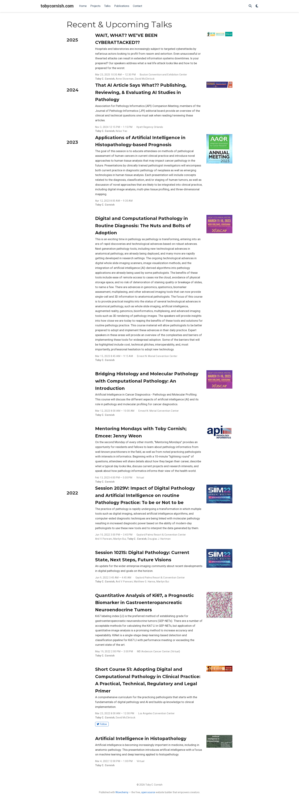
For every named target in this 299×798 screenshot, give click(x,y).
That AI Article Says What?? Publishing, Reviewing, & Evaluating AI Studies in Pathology (140, 92)
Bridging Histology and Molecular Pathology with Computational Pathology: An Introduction (146, 381)
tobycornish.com (57, 5)
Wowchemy (121, 792)
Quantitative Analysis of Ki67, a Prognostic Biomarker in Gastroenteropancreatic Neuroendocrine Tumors (144, 602)
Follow (103, 724)
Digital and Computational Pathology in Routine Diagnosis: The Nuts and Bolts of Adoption (143, 225)
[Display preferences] (257, 6)
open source (148, 792)
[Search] (250, 6)
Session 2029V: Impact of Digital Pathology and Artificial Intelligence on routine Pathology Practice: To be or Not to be (145, 495)
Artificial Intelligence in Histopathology (140, 738)
